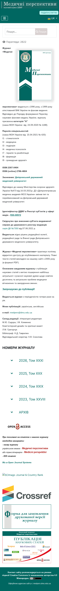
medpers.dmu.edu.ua (42, 583)
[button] (50, 359)
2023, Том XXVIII (32, 399)
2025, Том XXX (30, 373)
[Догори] (54, 585)
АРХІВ (23, 412)
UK (53, 18)
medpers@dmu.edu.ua (21, 312)
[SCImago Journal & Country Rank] (22, 474)
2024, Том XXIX (31, 386)
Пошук (43, 31)
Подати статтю (49, 13)
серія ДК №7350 (10, 228)
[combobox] (20, 31)
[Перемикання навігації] (4, 18)
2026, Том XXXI (31, 360)
